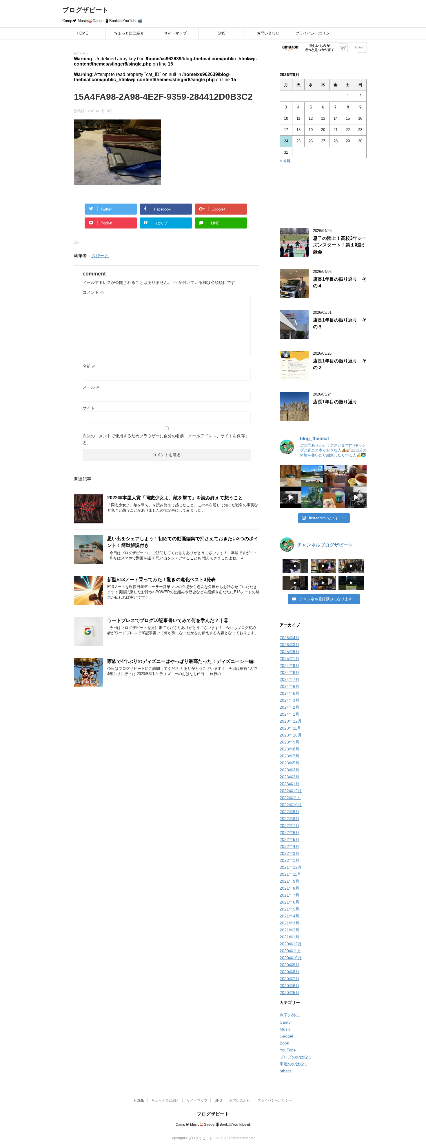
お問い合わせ (268, 33)
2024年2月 (289, 707)
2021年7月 (289, 895)
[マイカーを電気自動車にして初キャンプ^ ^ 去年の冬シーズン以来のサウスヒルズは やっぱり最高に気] (312, 497)
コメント (93, 292)
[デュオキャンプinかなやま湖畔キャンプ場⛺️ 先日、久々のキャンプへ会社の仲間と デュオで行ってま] (312, 476)
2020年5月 (289, 992)
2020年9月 (289, 964)
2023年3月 (289, 770)
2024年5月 (289, 693)
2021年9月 (289, 881)
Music (285, 1029)
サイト (89, 408)
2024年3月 (289, 700)
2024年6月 (289, 686)
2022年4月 (289, 846)
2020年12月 (291, 944)
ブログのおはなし (296, 1057)
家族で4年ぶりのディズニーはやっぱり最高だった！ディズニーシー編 (180, 661)
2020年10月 (291, 957)
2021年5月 (289, 909)
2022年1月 (289, 860)
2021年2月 (289, 930)
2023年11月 (290, 728)
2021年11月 (290, 874)
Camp (285, 1022)
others (285, 1071)
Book (284, 1043)
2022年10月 (291, 804)
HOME (82, 33)
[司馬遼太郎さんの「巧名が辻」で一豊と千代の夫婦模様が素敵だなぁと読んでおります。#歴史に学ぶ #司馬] (334, 497)
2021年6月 (289, 902)
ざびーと (100, 255)
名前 (89, 366)
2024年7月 (289, 679)
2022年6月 (289, 832)
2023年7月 (289, 756)
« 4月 (285, 161)
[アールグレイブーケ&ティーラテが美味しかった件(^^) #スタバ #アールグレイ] (334, 476)
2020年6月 (289, 985)
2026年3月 (289, 644)
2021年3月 (289, 923)
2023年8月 (289, 749)
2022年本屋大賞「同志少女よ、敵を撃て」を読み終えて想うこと (175, 497)
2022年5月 (289, 839)
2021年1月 (289, 937)
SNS (221, 33)
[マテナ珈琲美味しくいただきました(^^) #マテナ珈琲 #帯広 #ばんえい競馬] (290, 476)
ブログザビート (85, 10)
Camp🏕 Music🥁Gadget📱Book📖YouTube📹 (213, 1124)
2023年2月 (289, 777)
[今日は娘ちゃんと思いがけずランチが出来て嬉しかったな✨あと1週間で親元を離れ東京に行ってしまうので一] (356, 476)
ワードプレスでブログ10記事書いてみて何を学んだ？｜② (167, 620)
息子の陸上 (290, 1015)
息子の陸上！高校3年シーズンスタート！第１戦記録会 (340, 245)
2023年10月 (291, 735)
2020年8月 (289, 971)
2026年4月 (289, 637)
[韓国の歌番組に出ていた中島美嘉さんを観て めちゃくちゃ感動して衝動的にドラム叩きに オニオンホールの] (290, 497)
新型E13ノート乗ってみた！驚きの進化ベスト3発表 (161, 579)
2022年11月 (290, 797)
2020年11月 (290, 950)
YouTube (288, 1050)
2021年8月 (289, 888)
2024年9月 (289, 665)
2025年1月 (289, 658)
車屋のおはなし (294, 1064)
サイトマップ (175, 33)
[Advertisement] (323, 196)
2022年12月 (291, 790)
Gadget (286, 1036)
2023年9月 (289, 742)
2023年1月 (289, 783)
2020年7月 (289, 978)
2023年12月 (291, 721)
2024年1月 (289, 714)
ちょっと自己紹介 (129, 33)
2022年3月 (289, 853)
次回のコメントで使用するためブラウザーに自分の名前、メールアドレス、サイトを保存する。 (166, 439)
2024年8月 (289, 672)
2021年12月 (291, 867)
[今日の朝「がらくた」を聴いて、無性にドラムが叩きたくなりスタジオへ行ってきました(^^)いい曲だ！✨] (356, 497)
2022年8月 (289, 818)
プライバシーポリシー (314, 33)
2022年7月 (289, 825)
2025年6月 (289, 651)
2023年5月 (289, 763)
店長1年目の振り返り (335, 401)
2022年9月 (289, 811)
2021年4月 (289, 916)
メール (91, 387)
